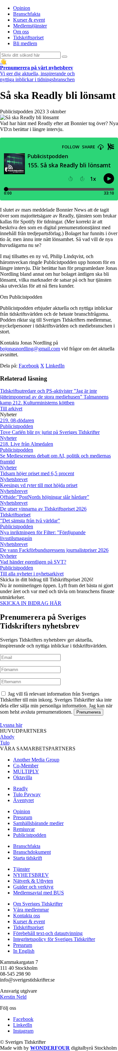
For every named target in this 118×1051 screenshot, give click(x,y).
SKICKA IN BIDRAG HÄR (30, 603)
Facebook (29, 365)
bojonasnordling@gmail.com (30, 348)
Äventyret (23, 800)
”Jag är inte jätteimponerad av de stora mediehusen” (48, 394)
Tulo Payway (27, 794)
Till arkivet (11, 408)
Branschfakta (26, 14)
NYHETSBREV (31, 875)
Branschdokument (32, 852)
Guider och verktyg (33, 887)
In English (23, 951)
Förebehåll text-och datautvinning (48, 933)
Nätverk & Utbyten (33, 881)
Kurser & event (29, 20)
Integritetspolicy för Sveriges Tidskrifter (54, 939)
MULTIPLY (26, 771)
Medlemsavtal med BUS (38, 892)
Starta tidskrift (27, 858)
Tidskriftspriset (28, 37)
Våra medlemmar (31, 909)
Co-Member (25, 765)
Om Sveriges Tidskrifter (38, 904)
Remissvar (24, 829)
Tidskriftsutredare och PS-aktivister (37, 391)
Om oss (21, 31)
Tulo (5, 742)
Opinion (21, 8)
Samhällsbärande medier (38, 823)
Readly (20, 788)
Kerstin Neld (13, 997)
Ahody (7, 737)
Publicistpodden (29, 835)
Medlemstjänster (30, 25)
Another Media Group (36, 759)
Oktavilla (22, 777)
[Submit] (64, 57)
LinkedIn (55, 365)
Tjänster (21, 869)
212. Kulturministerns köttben (43, 402)
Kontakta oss (26, 915)
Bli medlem (25, 43)
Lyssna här (11, 725)
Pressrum (22, 817)
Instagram (23, 1031)
